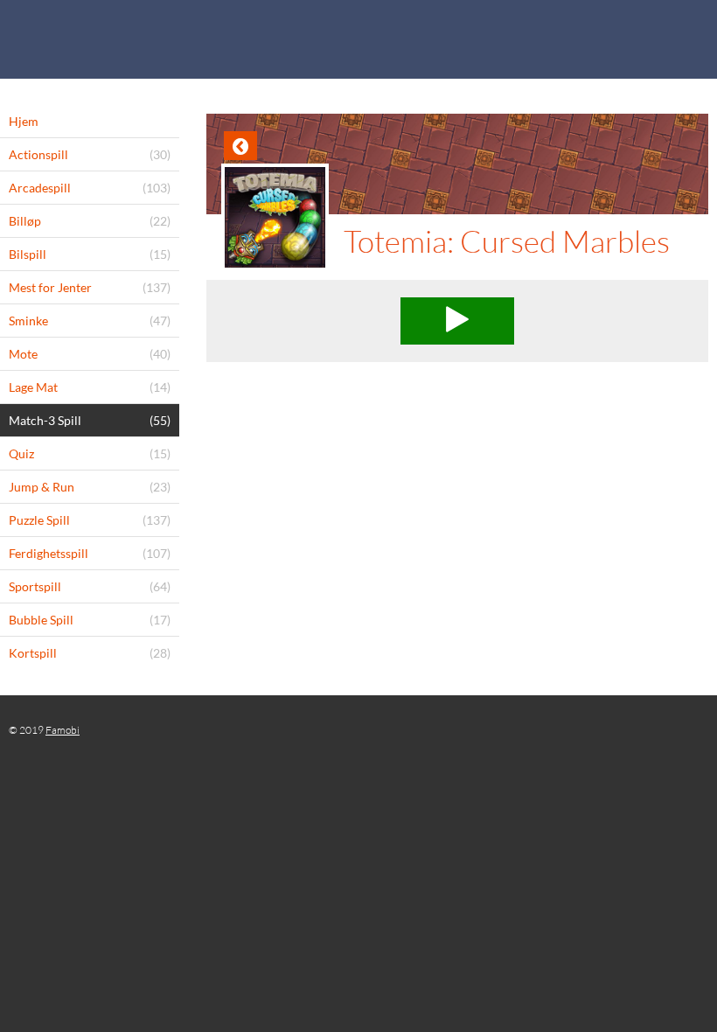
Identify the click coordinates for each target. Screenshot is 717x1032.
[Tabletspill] (358, 39)
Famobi (62, 729)
